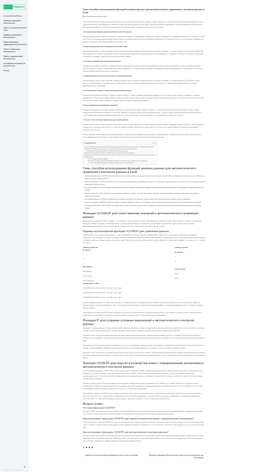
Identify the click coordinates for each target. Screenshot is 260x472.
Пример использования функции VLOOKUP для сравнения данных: (108, 151)
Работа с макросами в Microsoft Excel (12, 50)
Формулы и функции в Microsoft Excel (12, 22)
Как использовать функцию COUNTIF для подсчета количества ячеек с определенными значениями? (119, 161)
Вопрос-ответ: (89, 157)
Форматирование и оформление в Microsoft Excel (15, 43)
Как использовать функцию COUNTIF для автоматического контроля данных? (113, 163)
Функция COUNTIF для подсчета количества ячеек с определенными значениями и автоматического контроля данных (120, 155)
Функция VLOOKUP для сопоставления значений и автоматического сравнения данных (111, 149)
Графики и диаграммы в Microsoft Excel (13, 36)
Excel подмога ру (17, 470)
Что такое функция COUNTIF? (99, 159)
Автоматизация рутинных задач (96, 16)
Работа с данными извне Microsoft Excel (13, 57)
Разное (6, 70)
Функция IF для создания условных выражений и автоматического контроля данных (110, 153)
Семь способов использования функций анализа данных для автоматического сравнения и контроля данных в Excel (119, 147)
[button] (153, 144)
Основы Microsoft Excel (13, 16)
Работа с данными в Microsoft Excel (15, 29)
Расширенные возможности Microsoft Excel (14, 64)
